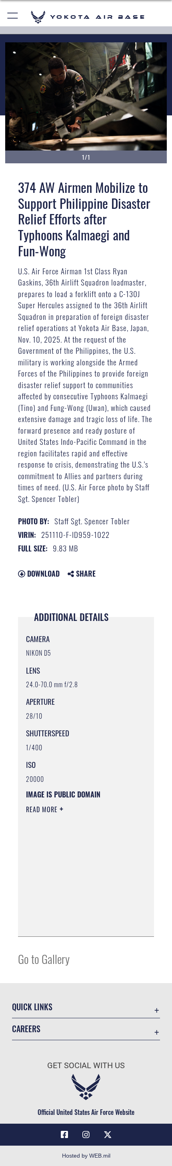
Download (42, 573)
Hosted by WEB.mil (86, 1155)
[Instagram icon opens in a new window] (86, 1135)
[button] (13, 17)
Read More (43, 809)
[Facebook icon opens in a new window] (64, 1135)
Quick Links (32, 1007)
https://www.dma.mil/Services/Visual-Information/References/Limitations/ (74, 910)
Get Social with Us (86, 1065)
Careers (26, 1029)
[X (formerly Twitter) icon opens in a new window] (108, 1135)
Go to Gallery (44, 958)
